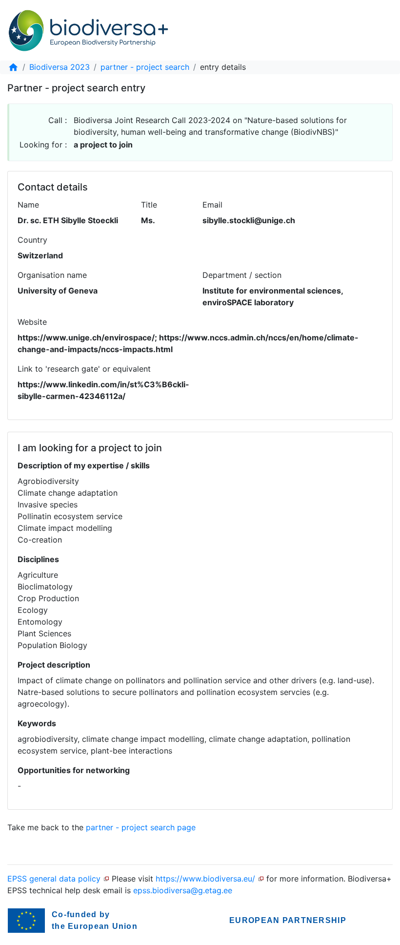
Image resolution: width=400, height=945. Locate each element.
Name (28, 205)
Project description (54, 665)
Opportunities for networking (74, 770)
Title (149, 205)
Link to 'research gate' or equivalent (84, 369)
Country (32, 240)
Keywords (37, 723)
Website (32, 322)
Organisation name (52, 275)
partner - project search (144, 67)
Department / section (241, 275)
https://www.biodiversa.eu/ (205, 878)
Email (212, 205)
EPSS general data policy (53, 878)
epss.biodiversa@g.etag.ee (182, 890)
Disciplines (38, 559)
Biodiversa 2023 (59, 67)
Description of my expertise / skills (84, 465)
